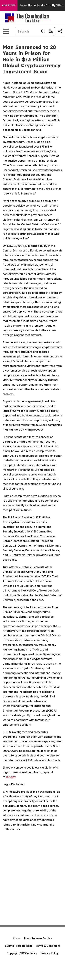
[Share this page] (60, 31)
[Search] (43, 31)
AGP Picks (9, 5)
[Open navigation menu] (6, 31)
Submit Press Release (18, 945)
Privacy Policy (49, 953)
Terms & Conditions (48, 945)
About (17, 938)
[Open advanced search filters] (51, 31)
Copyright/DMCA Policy (22, 953)
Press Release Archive (38, 938)
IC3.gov (11, 777)
